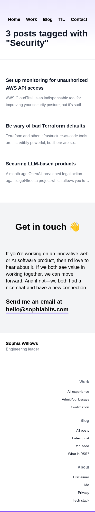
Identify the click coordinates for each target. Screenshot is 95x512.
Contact (79, 19)
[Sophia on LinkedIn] (47, 8)
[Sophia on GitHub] (58, 8)
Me (86, 485)
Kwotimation (79, 407)
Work (31, 19)
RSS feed (82, 446)
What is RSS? (78, 454)
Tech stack (81, 500)
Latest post (80, 438)
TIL (61, 19)
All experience (78, 391)
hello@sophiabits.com (37, 309)
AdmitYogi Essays (75, 399)
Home (14, 19)
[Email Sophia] (36, 8)
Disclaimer (81, 477)
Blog (48, 19)
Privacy (83, 493)
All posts (82, 430)
